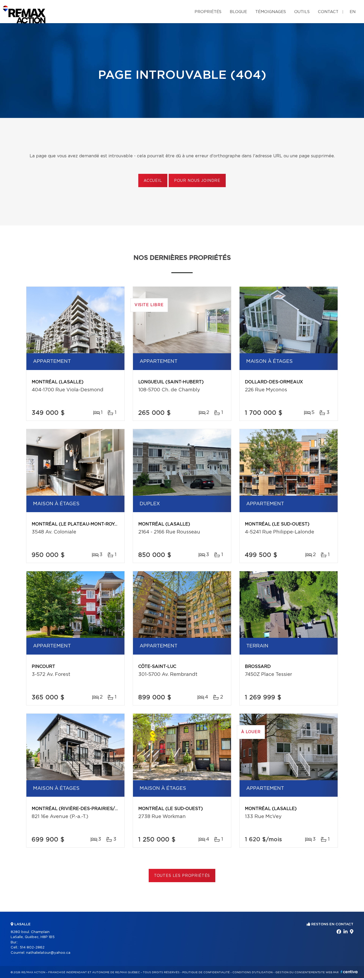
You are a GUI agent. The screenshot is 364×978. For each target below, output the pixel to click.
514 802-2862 (32, 947)
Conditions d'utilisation (252, 972)
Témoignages (270, 12)
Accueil (153, 181)
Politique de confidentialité (206, 972)
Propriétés (208, 12)
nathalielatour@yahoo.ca (48, 953)
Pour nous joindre (197, 181)
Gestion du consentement (297, 972)
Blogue (238, 12)
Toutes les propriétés (182, 876)
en (352, 12)
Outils (302, 12)
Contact (328, 12)
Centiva (349, 971)
